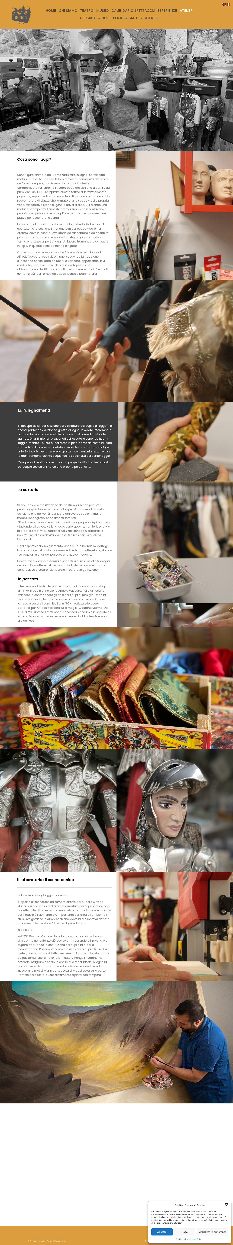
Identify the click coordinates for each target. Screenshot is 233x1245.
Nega (185, 1231)
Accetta (162, 1231)
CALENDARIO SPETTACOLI (133, 10)
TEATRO (86, 10)
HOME (51, 10)
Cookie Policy (182, 1239)
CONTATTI (149, 17)
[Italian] (229, 4)
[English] (224, 4)
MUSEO (102, 10)
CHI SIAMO (68, 10)
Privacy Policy (196, 1239)
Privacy (49, 1241)
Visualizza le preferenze (212, 1231)
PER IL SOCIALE (125, 17)
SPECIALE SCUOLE (95, 17)
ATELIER (186, 10)
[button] (226, 1205)
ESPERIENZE (167, 10)
